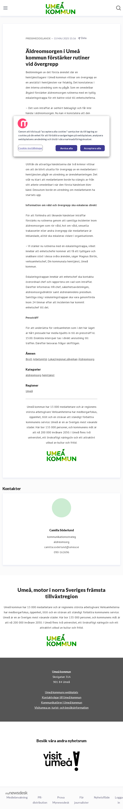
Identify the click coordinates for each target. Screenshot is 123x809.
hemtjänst (48, 375)
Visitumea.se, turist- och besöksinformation (61, 707)
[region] (61, 136)
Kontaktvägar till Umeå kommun (61, 697)
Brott (29, 359)
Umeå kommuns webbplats (61, 692)
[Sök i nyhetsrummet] (118, 8)
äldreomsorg (33, 375)
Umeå (29, 391)
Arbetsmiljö (40, 359)
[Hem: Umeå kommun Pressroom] (60, 8)
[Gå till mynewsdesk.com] (16, 793)
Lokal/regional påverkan (63, 359)
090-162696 (61, 552)
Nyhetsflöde (102, 797)
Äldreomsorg (86, 359)
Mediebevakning (17, 797)
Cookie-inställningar (30, 148)
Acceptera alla (92, 148)
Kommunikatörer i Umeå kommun (61, 702)
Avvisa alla (66, 148)
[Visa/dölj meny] (5, 8)
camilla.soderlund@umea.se (61, 547)
